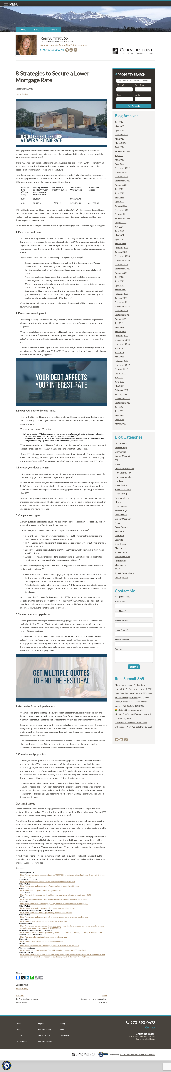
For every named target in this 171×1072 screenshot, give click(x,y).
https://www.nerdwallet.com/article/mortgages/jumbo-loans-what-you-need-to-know (54, 917)
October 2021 (121, 214)
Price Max (139, 85)
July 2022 (119, 189)
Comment (119, 649)
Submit (134, 666)
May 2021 (119, 235)
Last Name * (120, 611)
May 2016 (119, 415)
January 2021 (121, 252)
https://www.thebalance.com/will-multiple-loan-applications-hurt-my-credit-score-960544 (56, 895)
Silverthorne (120, 548)
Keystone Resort (122, 498)
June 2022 (119, 193)
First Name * (120, 601)
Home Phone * (121, 630)
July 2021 (119, 226)
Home (23, 30)
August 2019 (120, 319)
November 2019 (122, 306)
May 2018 (119, 356)
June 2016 (119, 411)
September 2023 (122, 151)
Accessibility (22, 1041)
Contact (52, 30)
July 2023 (119, 155)
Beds (118, 95)
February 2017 (121, 390)
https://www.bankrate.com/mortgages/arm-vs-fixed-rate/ (43, 921)
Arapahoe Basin (122, 443)
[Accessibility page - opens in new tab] (104, 1056)
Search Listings (44, 1035)
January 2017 (121, 394)
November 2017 (122, 365)
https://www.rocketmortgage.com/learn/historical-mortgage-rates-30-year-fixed (53, 950)
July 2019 (119, 323)
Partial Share (120, 560)
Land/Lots (119, 535)
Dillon (117, 460)
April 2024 (119, 147)
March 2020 (120, 289)
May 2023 (119, 159)
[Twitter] (67, 50)
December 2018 (122, 340)
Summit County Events (125, 573)
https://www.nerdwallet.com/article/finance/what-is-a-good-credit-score (49, 886)
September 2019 (122, 314)
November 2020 (122, 260)
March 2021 (120, 243)
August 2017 (120, 373)
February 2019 (121, 335)
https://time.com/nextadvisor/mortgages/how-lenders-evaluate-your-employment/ (53, 899)
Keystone (119, 531)
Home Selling (121, 493)
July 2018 (119, 348)
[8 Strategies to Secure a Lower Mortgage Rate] (61, 146)
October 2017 (121, 369)
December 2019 (122, 302)
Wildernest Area (122, 556)
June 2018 (119, 352)
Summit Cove (121, 552)
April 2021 (119, 239)
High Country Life (123, 477)
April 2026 (119, 130)
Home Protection (123, 489)
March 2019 (120, 331)
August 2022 (120, 185)
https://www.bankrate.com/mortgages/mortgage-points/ (43, 941)
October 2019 (121, 310)
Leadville (119, 539)
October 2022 (121, 176)
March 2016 (120, 423)
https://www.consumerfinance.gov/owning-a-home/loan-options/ (46, 912)
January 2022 (121, 206)
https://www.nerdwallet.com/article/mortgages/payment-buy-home (47, 908)
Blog (36, 30)
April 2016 (119, 419)
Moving (118, 502)
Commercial (120, 451)
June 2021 (119, 231)
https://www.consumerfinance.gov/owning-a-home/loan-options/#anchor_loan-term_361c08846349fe (61, 932)
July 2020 (119, 277)
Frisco (117, 464)
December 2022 (122, 168)
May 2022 (119, 197)
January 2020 (121, 298)
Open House (120, 544)
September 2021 (122, 218)
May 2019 (119, 327)
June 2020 (119, 281)
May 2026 (119, 126)
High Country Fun (123, 472)
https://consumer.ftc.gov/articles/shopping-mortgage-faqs (43, 937)
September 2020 (122, 268)
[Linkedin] (71, 50)
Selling (62, 1023)
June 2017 (119, 381)
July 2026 (119, 122)
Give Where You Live (124, 468)
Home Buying (22, 94)
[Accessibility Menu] (7, 1065)
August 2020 (120, 273)
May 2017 (119, 386)
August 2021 (120, 222)
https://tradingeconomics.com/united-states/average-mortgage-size (47, 881)
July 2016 (119, 407)
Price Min (120, 85)
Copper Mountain (123, 456)
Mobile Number (122, 639)
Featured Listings (45, 1029)
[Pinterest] (75, 50)
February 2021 (121, 247)
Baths (137, 95)
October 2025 (121, 134)
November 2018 (122, 344)
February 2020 (121, 294)
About (62, 1029)
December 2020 (122, 256)
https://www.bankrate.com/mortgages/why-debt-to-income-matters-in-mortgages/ (54, 904)
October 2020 (121, 264)
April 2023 (119, 164)
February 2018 (121, 361)
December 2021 (122, 210)
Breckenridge (121, 447)
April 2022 (119, 201)
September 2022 (122, 180)
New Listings (121, 506)
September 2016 (122, 402)
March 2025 (120, 143)
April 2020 (119, 285)
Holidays (119, 481)
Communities (65, 1035)
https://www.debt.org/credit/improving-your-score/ (41, 890)
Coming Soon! (121, 514)
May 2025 (119, 138)
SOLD (117, 569)
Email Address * (122, 620)
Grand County (121, 527)
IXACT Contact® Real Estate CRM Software (137, 1054)
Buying (41, 1023)
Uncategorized (121, 577)
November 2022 (122, 172)
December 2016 (122, 398)
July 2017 (119, 377)
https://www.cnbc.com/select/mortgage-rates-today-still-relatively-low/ (49, 946)
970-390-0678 (53, 50)
